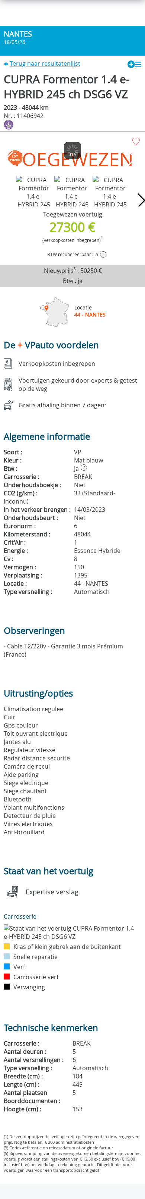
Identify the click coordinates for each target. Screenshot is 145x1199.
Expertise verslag (52, 891)
